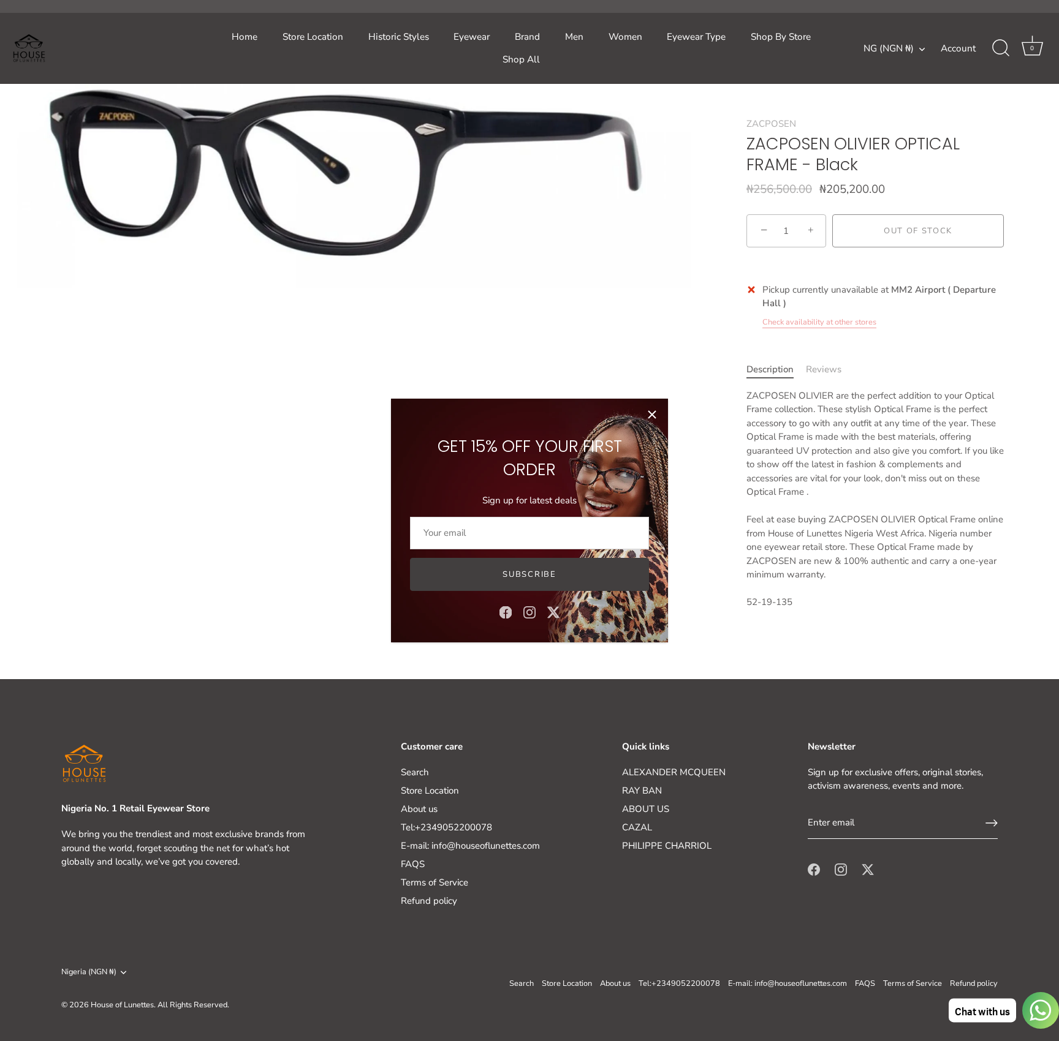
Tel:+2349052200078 (446, 827)
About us (419, 809)
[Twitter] (553, 612)
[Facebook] (505, 612)
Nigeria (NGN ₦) (88, 972)
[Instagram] (529, 612)
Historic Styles (398, 37)
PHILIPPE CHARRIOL (667, 846)
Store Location (313, 37)
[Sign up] (991, 823)
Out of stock (918, 230)
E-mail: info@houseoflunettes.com (470, 846)
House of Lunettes (122, 1004)
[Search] (1000, 48)
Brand (527, 37)
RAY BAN (642, 790)
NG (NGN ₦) (889, 48)
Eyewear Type (696, 37)
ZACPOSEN (771, 124)
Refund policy (429, 901)
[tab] (776, 370)
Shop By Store (781, 37)
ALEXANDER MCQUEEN (674, 772)
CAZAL (637, 827)
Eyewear (472, 37)
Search (415, 772)
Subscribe (529, 574)
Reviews (823, 369)
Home (244, 37)
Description (770, 369)
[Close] (652, 414)
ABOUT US (645, 809)
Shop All (521, 59)
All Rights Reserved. (193, 1004)
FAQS (413, 864)
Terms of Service (434, 882)
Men (574, 37)
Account (958, 48)
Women (625, 37)
